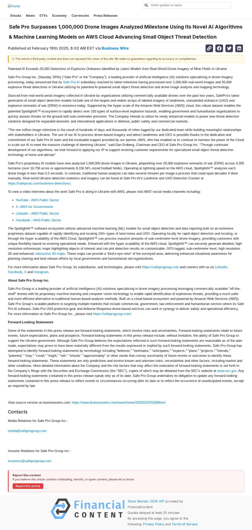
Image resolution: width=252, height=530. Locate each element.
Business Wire (115, 48)
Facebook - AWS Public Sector (38, 220)
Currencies (80, 16)
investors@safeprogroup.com (29, 461)
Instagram (41, 272)
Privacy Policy (153, 524)
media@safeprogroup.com (27, 431)
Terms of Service (184, 524)
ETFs (43, 16)
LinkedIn (221, 267)
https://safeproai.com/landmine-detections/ (39, 183)
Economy (59, 16)
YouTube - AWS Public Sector (37, 200)
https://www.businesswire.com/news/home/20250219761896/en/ (119, 402)
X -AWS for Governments (34, 207)
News (30, 16)
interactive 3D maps (50, 254)
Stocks (15, 16)
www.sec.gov (226, 371)
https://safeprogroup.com (160, 267)
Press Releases (106, 16)
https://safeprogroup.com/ (112, 314)
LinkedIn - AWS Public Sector (37, 213)
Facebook (15, 272)
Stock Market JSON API (146, 501)
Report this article (28, 486)
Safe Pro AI (71, 82)
